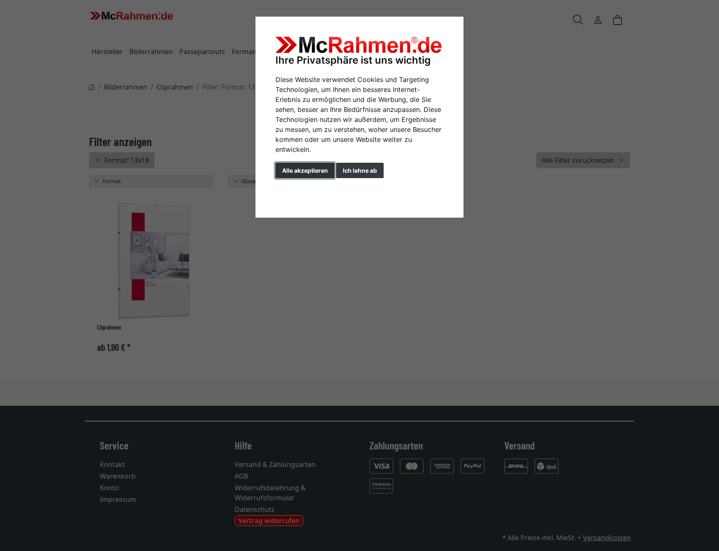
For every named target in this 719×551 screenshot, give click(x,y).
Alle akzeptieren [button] (305, 170)
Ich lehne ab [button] (360, 170)
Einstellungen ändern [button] (313, 187)
